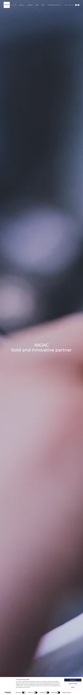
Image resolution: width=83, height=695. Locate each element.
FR (13, 5)
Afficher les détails (66, 692)
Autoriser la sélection (72, 683)
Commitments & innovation (54, 5)
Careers (66, 5)
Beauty (43, 5)
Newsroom (71, 5)
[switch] (35, 693)
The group (21, 5)
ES (15, 5)
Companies (30, 5)
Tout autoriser (73, 680)
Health (37, 5)
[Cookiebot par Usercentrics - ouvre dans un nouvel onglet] (8, 693)
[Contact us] (78, 5)
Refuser (73, 687)
